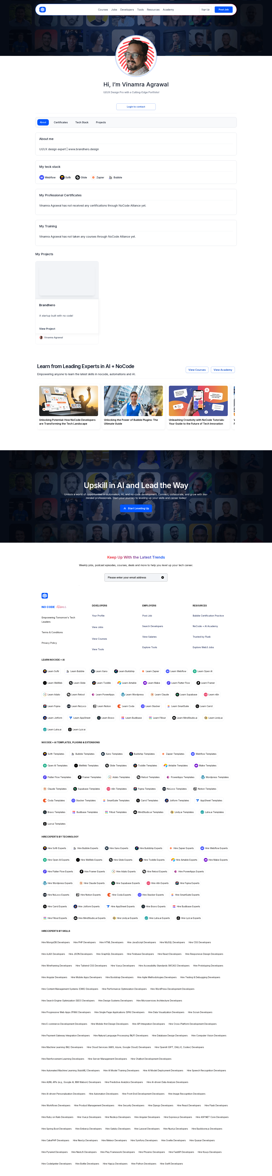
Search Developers (152, 626)
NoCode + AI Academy (205, 626)
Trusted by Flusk (202, 636)
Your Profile (98, 615)
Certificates (61, 122)
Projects (101, 122)
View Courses (197, 369)
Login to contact (136, 106)
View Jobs (97, 627)
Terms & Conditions (52, 632)
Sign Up (205, 9)
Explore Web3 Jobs (203, 647)
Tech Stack (81, 122)
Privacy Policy (49, 642)
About (43, 122)
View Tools (98, 649)
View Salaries (149, 636)
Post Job (147, 615)
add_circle (162, 577)
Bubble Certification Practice (208, 615)
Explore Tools (149, 647)
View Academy (223, 369)
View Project (47, 328)
